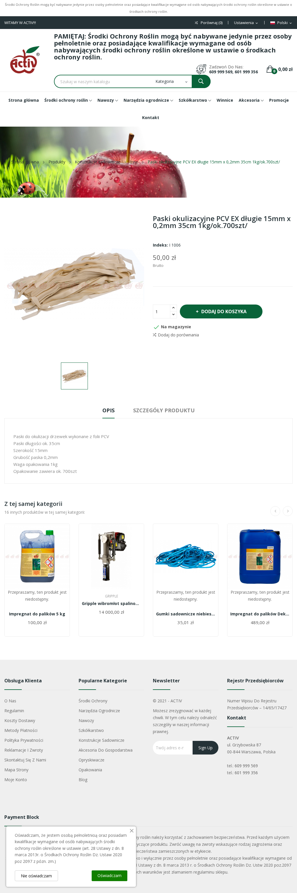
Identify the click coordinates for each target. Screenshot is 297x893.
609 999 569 (246, 765)
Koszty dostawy (19, 720)
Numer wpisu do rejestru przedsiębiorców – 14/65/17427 (257, 704)
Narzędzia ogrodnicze (99, 710)
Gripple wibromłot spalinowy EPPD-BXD (111, 603)
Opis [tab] (108, 410)
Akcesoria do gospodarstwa (106, 750)
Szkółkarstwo (91, 730)
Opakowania (90, 769)
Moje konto (15, 779)
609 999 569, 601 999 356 (233, 71)
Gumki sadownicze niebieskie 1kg (185, 614)
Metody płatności (20, 730)
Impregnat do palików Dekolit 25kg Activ (259, 614)
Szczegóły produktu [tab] (164, 410)
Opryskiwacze (91, 760)
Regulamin (14, 710)
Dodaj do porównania (178, 335)
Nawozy (86, 720)
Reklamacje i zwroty (23, 750)
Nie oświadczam (36, 876)
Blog (83, 779)
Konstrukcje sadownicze (101, 740)
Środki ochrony (93, 701)
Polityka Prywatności (23, 740)
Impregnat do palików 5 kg (37, 614)
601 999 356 (246, 772)
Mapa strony (16, 769)
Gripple (111, 596)
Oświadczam (109, 875)
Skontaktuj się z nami (25, 760)
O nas (10, 701)
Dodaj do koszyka (224, 311)
